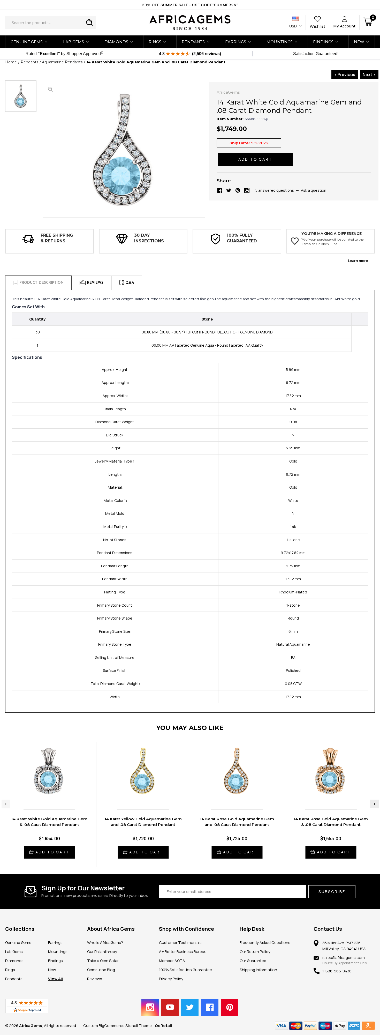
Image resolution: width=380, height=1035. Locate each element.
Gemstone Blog (101, 969)
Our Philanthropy (102, 951)
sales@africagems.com (343, 957)
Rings (155, 41)
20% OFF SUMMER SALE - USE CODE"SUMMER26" (190, 4)
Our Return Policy (255, 951)
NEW (359, 41)
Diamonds (116, 41)
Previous (6, 804)
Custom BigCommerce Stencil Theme (117, 1025)
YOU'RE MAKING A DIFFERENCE (331, 233)
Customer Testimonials (180, 942)
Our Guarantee (253, 960)
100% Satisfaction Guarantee (185, 969)
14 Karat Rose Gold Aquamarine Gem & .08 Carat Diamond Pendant (331, 821)
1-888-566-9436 (337, 971)
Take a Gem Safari (103, 960)
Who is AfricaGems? (105, 942)
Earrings (235, 41)
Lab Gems (73, 41)
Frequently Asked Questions (265, 942)
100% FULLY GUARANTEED (242, 238)
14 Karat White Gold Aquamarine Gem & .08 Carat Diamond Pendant (49, 821)
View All (55, 978)
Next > (369, 74)
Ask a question (313, 190)
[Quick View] (44, 795)
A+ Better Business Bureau (183, 951)
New (52, 969)
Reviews (94, 978)
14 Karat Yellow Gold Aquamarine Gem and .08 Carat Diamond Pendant (143, 821)
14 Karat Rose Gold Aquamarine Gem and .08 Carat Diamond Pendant (237, 821)
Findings (323, 41)
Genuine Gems (27, 41)
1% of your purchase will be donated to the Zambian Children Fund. (332, 241)
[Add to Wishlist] (54, 795)
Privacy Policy (171, 978)
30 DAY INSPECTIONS (149, 238)
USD (293, 26)
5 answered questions (274, 190)
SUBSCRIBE (331, 891)
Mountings (280, 41)
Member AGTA (172, 960)
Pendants (193, 41)
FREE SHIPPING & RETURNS (57, 238)
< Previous (344, 74)
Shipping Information (258, 969)
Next (374, 804)
